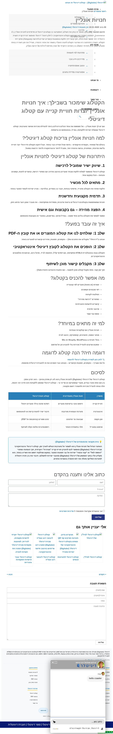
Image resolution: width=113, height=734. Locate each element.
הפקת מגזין (106, 693)
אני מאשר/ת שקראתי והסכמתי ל (80, 511)
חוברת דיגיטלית (16, 724)
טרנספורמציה (33, 700)
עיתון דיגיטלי (49, 724)
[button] (53, 662)
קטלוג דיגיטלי (33, 693)
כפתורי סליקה (33, 675)
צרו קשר (35, 703)
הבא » (9, 574)
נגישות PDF (34, 696)
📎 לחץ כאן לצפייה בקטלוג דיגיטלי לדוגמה (86, 359)
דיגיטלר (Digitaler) (70, 27)
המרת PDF (34, 679)
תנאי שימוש (43, 710)
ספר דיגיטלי (33, 724)
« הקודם (102, 574)
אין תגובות (83, 27)
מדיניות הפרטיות (66, 511)
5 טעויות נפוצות (33, 672)
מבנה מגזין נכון (33, 682)
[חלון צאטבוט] (77, 696)
